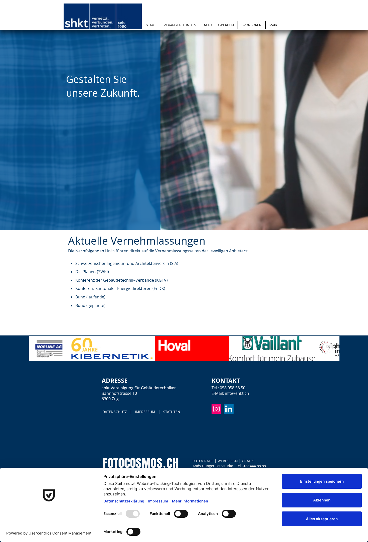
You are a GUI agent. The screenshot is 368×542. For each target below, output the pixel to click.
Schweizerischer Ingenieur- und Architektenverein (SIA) (126, 263)
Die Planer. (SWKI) (92, 271)
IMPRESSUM (144, 411)
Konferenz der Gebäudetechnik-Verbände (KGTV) (121, 280)
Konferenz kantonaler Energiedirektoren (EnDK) (120, 288)
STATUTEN (171, 411)
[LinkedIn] (229, 409)
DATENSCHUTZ (115, 411)
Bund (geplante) (90, 305)
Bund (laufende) (90, 297)
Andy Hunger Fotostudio (213, 465)
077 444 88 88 (254, 465)
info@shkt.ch (237, 393)
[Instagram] (216, 409)
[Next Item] (329, 348)
